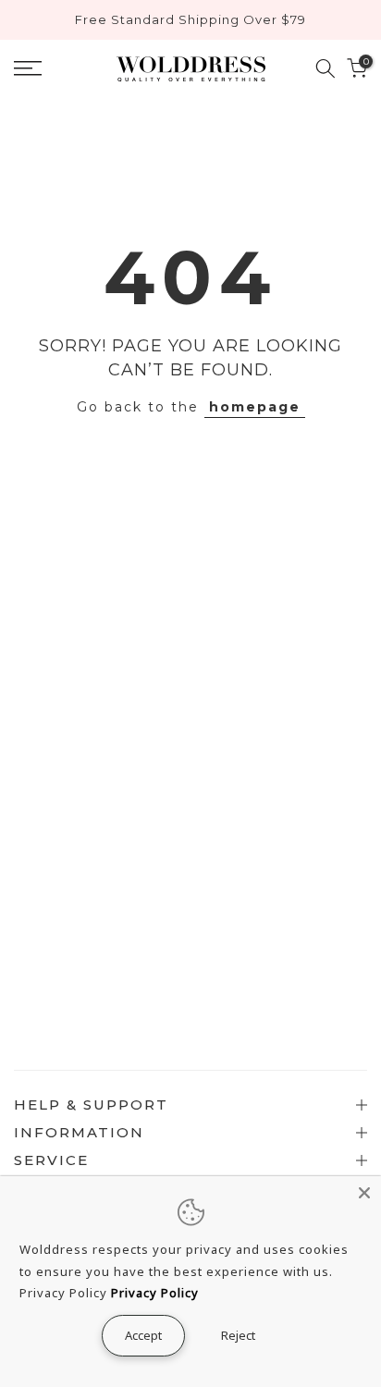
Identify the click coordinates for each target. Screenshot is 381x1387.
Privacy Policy (155, 1292)
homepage (255, 407)
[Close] (364, 1193)
